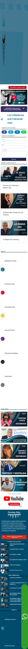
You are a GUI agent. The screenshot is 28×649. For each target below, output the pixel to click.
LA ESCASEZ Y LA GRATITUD (17, 588)
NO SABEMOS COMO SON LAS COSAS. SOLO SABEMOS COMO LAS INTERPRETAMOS (17, 600)
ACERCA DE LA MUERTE (15, 577)
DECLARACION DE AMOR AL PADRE (18, 559)
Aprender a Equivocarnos (16, 570)
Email (3, 144)
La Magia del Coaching (11, 239)
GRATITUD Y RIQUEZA (15, 565)
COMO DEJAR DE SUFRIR (15, 604)
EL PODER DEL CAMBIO (15, 554)
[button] (18, 87)
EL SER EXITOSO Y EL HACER (17, 549)
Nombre (3, 139)
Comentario (4, 149)
